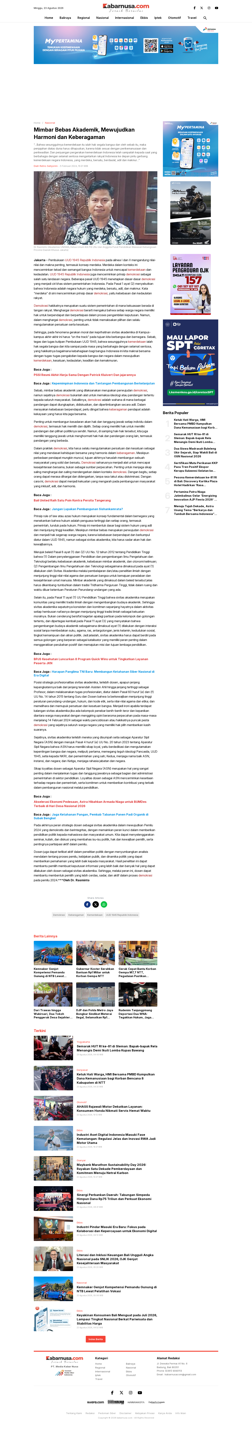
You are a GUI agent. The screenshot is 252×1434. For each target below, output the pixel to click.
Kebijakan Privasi (145, 1413)
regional (83, 18)
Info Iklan (180, 1413)
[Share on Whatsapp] (104, 904)
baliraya (65, 18)
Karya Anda (165, 1413)
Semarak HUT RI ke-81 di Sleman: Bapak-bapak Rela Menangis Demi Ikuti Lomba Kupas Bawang (193, 438)
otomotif (174, 18)
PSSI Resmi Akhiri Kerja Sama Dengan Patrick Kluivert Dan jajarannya (85, 375)
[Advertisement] (126, 92)
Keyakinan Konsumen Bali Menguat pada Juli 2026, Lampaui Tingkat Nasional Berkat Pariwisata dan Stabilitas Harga (117, 1319)
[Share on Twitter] (95, 904)
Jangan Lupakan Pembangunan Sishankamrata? (87, 509)
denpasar (82, 1069)
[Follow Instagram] (209, 8)
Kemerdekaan (95, 915)
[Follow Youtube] (216, 8)
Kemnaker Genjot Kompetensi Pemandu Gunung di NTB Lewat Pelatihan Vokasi (49, 972)
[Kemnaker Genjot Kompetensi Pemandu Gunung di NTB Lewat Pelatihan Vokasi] (53, 953)
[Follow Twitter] (201, 8)
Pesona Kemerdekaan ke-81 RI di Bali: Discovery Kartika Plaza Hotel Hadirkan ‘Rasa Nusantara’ (195, 481)
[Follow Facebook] (195, 8)
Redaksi (90, 1413)
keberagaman (118, 409)
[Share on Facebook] (87, 904)
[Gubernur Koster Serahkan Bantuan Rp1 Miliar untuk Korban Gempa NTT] (95, 953)
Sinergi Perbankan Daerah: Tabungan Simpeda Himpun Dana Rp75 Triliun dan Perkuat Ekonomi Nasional (114, 1199)
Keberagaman (76, 915)
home (98, 1363)
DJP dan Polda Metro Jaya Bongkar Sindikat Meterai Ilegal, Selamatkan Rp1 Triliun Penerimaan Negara (94, 1013)
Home (49, 18)
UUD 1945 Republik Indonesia (85, 260)
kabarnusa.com (124, 1417)
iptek (158, 18)
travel (191, 18)
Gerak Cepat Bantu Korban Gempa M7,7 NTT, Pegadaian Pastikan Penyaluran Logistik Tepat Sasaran (137, 972)
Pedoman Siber (107, 1413)
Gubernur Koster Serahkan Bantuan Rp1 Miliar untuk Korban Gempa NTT (95, 972)
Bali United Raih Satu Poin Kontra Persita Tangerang (72, 500)
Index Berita (96, 1339)
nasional (102, 18)
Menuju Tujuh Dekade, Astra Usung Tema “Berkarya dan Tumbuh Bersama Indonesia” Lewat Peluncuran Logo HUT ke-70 (194, 510)
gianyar (81, 1160)
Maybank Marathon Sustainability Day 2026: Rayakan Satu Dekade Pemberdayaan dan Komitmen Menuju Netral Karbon (111, 1169)
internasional (124, 18)
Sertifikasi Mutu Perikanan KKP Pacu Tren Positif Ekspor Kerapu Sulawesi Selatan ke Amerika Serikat (196, 467)
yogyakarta (83, 1041)
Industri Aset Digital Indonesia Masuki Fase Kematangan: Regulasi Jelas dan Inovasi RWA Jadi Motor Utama (116, 1139)
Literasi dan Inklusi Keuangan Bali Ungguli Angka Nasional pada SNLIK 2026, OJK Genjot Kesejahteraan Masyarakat (115, 1259)
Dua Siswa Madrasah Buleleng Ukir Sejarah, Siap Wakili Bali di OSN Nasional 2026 (195, 452)
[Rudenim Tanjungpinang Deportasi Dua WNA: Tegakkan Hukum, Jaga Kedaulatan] (138, 994)
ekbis (144, 18)
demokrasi (133, 274)
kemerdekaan (137, 269)
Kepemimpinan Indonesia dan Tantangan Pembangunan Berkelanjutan (103, 383)
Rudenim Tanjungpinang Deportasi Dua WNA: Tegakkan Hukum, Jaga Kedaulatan (135, 1013)
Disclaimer (126, 1413)
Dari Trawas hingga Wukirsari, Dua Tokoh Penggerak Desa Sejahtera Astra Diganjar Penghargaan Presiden (53, 1013)
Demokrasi (41, 305)
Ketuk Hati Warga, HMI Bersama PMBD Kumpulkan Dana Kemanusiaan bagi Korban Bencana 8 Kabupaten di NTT (116, 1078)
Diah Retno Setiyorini (46, 165)
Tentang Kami (74, 1413)
